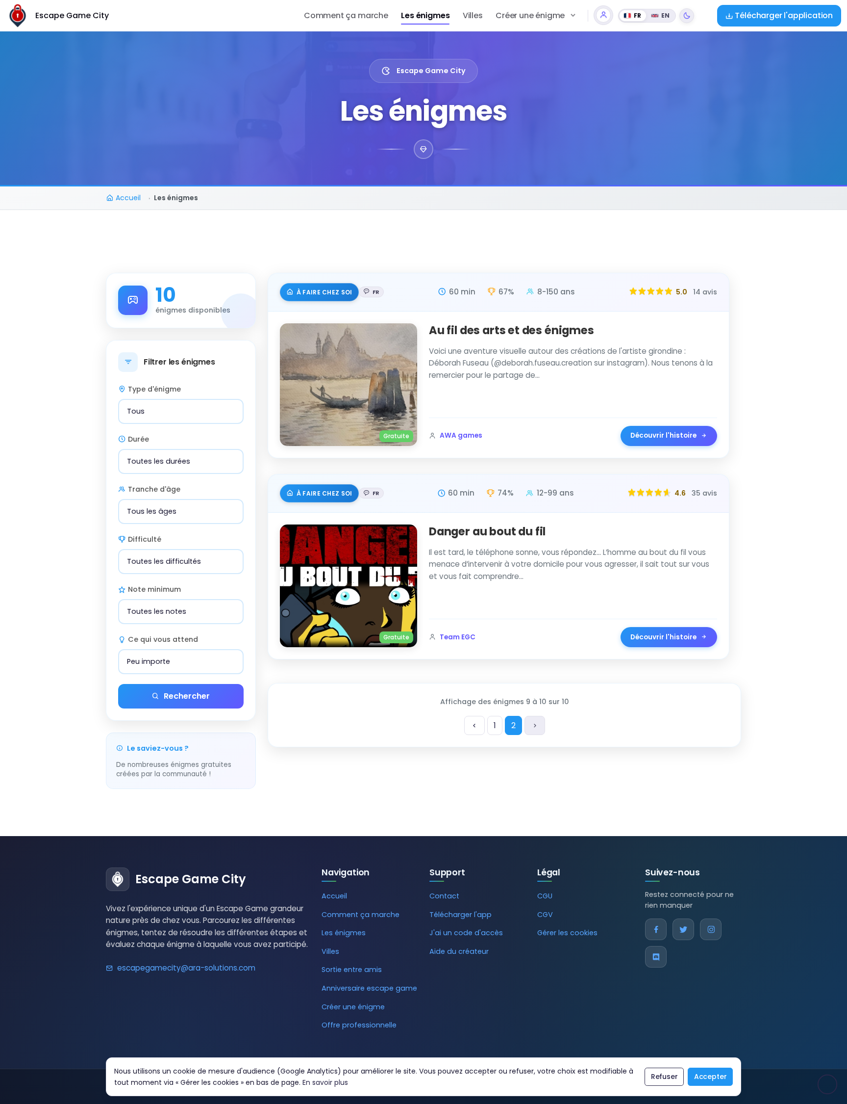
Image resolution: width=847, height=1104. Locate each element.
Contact (444, 896)
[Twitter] (683, 929)
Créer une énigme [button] (530, 15)
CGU (544, 896)
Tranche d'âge (154, 489)
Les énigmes (425, 15)
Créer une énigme (353, 1007)
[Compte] (603, 15)
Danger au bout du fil (487, 531)
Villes (473, 15)
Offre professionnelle (359, 1025)
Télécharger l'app (460, 915)
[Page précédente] (474, 726)
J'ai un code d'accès (466, 933)
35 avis (704, 493)
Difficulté (144, 539)
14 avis (705, 292)
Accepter (710, 1076)
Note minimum (154, 589)
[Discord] (656, 957)
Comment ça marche (346, 15)
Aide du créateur (459, 951)
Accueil (334, 896)
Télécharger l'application (783, 15)
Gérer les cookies (567, 933)
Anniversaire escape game (369, 988)
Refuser (664, 1076)
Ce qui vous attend (163, 639)
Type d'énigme (154, 389)
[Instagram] (711, 929)
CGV (545, 915)
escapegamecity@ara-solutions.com (186, 968)
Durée (138, 439)
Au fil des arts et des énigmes (511, 330)
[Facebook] (656, 929)
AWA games (461, 435)
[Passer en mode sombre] (687, 15)
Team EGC (457, 637)
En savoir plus (325, 1082)
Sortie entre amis (352, 969)
